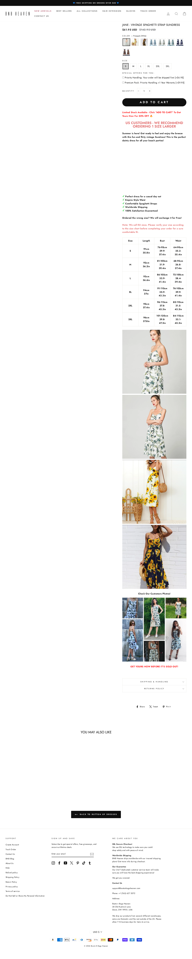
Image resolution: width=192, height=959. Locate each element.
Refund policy (12, 872)
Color (134, 36)
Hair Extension (111, 11)
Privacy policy (12, 886)
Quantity (128, 91)
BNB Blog (10, 858)
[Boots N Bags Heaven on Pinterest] (77, 863)
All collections (87, 11)
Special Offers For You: (138, 73)
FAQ (7, 867)
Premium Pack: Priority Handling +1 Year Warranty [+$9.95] (155, 82)
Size (125, 60)
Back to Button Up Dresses (98, 814)
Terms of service (13, 891)
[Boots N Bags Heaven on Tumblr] (90, 863)
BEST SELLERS (64, 11)
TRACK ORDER (148, 11)
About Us (9, 863)
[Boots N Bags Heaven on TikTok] (83, 863)
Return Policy (11, 882)
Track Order (11, 849)
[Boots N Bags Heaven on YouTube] (65, 863)
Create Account (12, 844)
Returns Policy (154, 688)
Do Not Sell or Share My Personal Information (25, 895)
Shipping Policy (12, 877)
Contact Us (10, 854)
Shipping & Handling (154, 681)
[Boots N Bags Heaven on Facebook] (59, 863)
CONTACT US (41, 16)
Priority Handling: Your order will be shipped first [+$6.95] (154, 77)
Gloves (130, 11)
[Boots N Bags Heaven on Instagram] (53, 863)
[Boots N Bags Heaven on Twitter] (71, 863)
